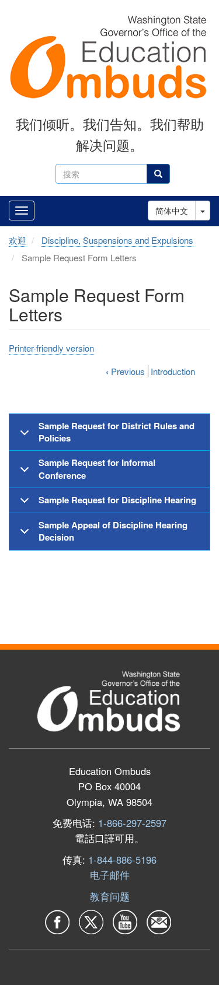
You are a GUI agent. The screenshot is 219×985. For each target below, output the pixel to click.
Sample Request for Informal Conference (97, 468)
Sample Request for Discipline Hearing (117, 499)
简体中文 (171, 210)
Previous (125, 371)
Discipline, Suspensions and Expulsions (117, 240)
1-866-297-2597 (132, 823)
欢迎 (17, 240)
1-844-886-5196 (122, 860)
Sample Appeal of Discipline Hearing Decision (113, 531)
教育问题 (110, 896)
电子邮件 (110, 875)
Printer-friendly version (51, 348)
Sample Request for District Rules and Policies (116, 431)
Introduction (173, 371)
